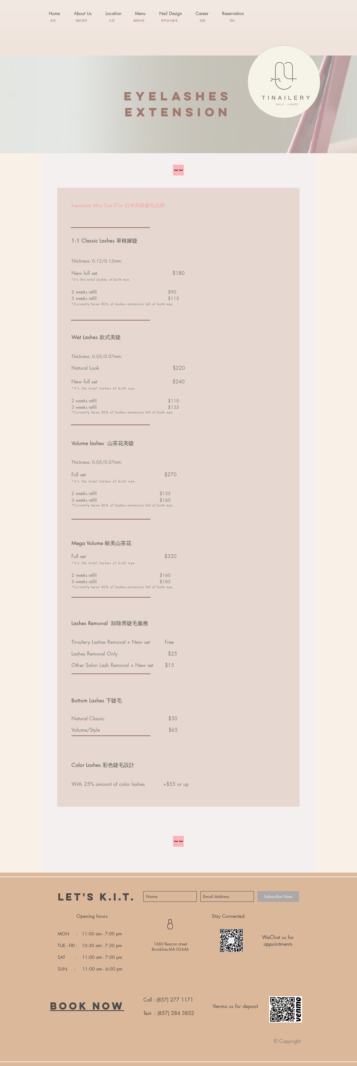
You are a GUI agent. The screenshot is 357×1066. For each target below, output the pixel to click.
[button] (140, 13)
